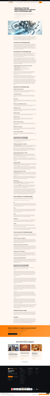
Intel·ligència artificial (22, 369)
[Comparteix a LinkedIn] (17, 17)
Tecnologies (28, 2)
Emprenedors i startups (30, 369)
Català (27, 0)
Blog (31, 2)
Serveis (17, 2)
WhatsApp (10, 380)
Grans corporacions (30, 371)
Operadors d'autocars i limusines (30, 374)
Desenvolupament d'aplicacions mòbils (22, 375)
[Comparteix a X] (19, 17)
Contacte (40, 2)
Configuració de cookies (35, 394)
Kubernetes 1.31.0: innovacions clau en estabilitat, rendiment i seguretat (24, 353)
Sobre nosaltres (34, 2)
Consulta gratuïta (10, 376)
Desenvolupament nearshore (23, 378)
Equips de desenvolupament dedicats (23, 377)
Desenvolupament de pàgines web (23, 372)
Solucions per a (21, 2)
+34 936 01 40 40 (10, 378)
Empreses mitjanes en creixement (30, 370)
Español (32, 0)
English (29, 0)
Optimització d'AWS (22, 383)
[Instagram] (38, 0)
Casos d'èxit (25, 2)
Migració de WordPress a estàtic (22, 374)
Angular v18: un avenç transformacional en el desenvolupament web (35, 353)
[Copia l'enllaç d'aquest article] (22, 17)
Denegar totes (40, 394)
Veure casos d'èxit (16, 376)
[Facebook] (39, 0)
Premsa (37, 2)
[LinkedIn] (41, 0)
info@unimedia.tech (11, 379)
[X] (40, 0)
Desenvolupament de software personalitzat (23, 371)
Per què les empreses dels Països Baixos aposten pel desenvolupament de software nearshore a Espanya (13, 354)
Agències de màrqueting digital (30, 372)
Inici (14, 6)
